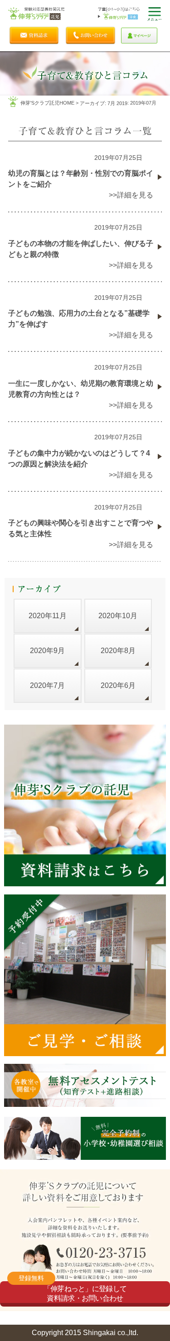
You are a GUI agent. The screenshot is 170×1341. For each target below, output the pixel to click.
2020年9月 (47, 650)
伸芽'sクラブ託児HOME (47, 103)
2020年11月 (48, 616)
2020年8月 (118, 650)
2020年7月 (47, 685)
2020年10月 (117, 616)
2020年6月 (118, 685)
